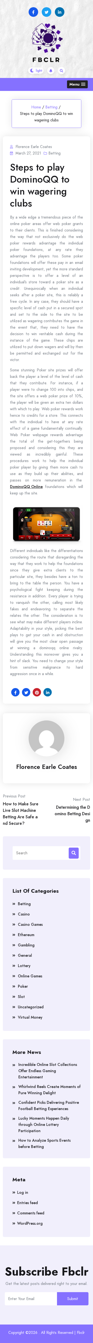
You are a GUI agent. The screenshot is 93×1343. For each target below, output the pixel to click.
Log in (22, 1192)
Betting (51, 107)
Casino (24, 914)
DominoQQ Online (26, 486)
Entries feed (27, 1203)
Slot (21, 996)
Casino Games (30, 924)
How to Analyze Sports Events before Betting (44, 1143)
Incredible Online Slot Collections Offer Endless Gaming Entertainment (47, 1071)
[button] (77, 84)
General (25, 955)
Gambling (26, 945)
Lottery (24, 966)
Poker (23, 986)
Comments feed (30, 1213)
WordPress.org (30, 1223)
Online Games (30, 976)
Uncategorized (31, 1007)
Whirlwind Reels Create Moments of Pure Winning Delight (49, 1090)
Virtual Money (30, 1017)
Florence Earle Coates (46, 766)
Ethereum (26, 935)
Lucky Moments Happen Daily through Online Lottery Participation (43, 1125)
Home (36, 107)
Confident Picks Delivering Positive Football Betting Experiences (48, 1105)
